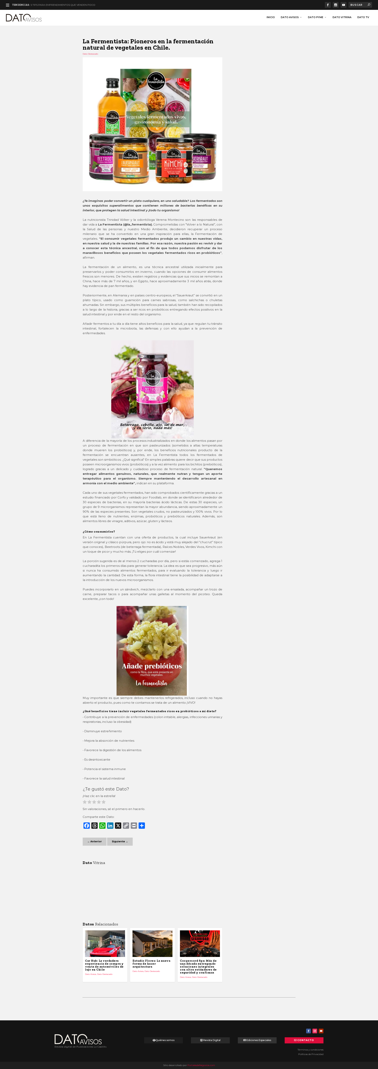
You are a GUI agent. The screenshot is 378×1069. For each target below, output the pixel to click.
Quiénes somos (165, 1040)
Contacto (305, 1040)
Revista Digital (211, 1040)
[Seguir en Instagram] (314, 1031)
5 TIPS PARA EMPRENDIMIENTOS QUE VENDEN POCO (63, 4)
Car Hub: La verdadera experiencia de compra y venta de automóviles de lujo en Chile (104, 965)
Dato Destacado (90, 54)
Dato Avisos (290, 17)
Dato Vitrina (342, 17)
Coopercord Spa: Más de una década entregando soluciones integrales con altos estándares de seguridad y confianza (198, 966)
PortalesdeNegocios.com (201, 1065)
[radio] (85, 802)
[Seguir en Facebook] (308, 1031)
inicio (271, 17)
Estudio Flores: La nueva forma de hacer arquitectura (151, 963)
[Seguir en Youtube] (321, 1031)
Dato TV (363, 17)
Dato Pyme (315, 17)
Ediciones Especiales (258, 1040)
